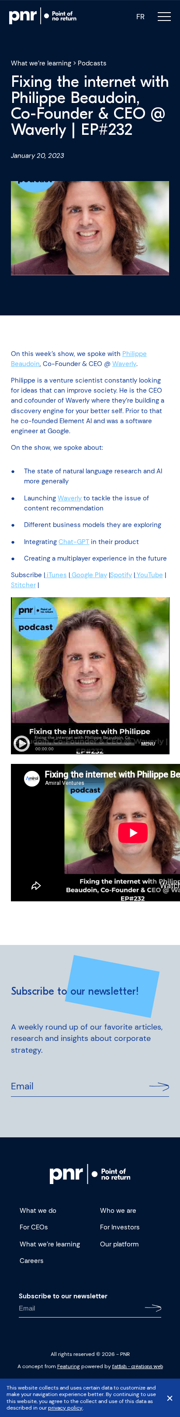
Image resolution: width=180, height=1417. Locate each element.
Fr (140, 17)
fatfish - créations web (137, 1366)
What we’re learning (41, 63)
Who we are (118, 1210)
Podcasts (92, 63)
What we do (38, 1210)
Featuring (68, 1366)
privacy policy (65, 1407)
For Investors (120, 1227)
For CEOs (34, 1227)
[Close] (169, 1398)
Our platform (119, 1244)
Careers (32, 1260)
